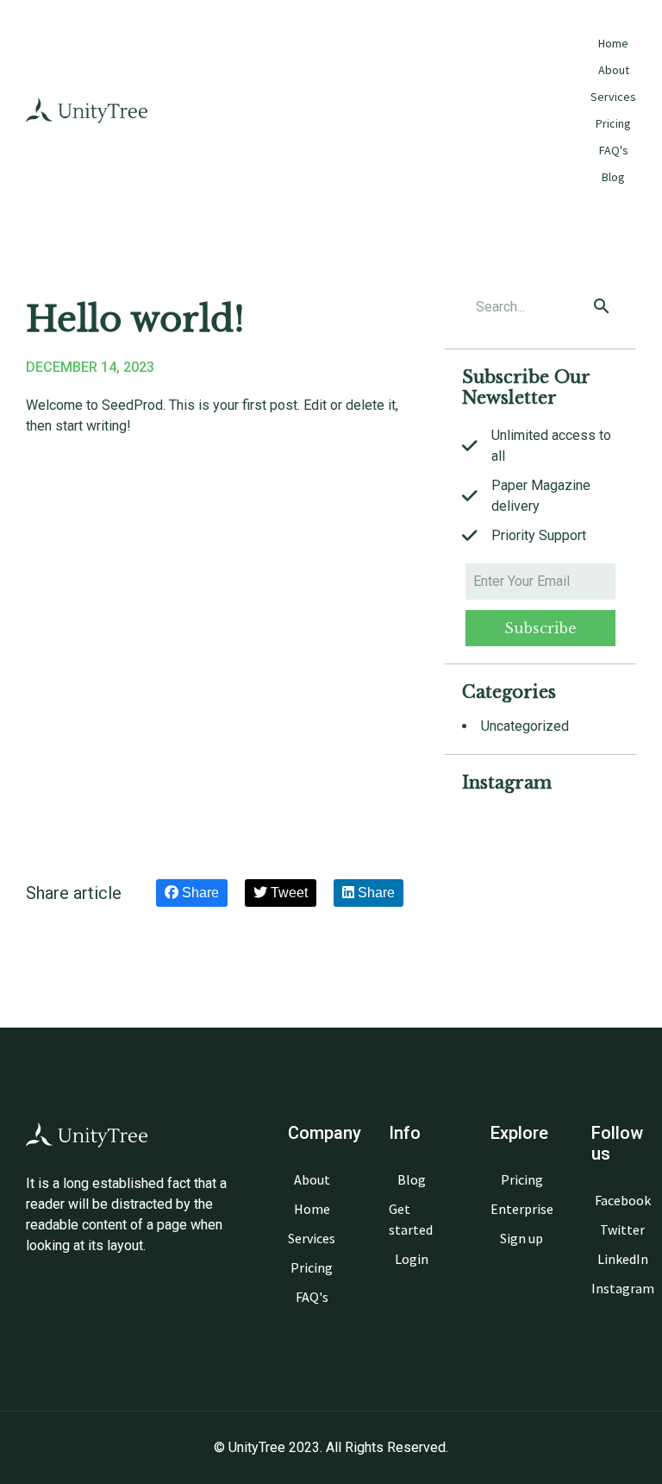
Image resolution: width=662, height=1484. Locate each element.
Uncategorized (525, 726)
